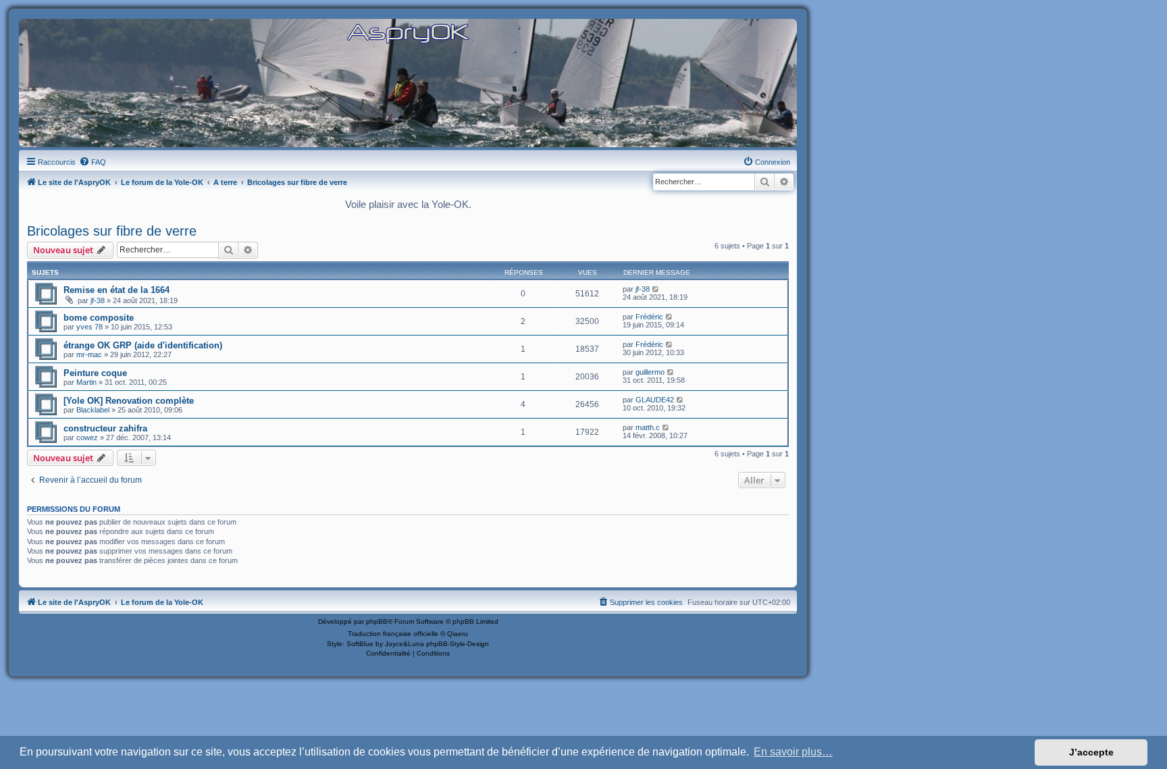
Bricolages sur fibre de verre (112, 230)
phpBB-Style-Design (457, 643)
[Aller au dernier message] (656, 289)
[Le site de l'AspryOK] (408, 32)
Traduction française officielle (393, 633)
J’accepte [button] (1091, 752)
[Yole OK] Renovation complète (128, 401)
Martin (86, 382)
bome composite (98, 318)
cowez (87, 437)
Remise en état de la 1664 (116, 290)
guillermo (650, 372)
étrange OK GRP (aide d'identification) (142, 345)
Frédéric (649, 317)
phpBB (377, 621)
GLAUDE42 (655, 400)
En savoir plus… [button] (793, 752)
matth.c (648, 427)
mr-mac (89, 354)
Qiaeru (457, 633)
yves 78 (89, 327)
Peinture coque (95, 373)
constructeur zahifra (105, 428)
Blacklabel (92, 410)
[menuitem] (92, 162)
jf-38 (97, 300)
